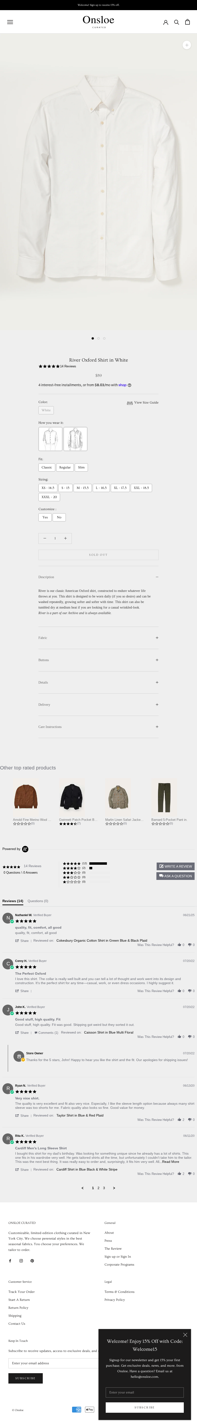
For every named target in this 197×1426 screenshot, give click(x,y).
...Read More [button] (169, 1162)
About (109, 1233)
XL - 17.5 (120, 488)
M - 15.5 (83, 488)
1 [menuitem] (93, 1188)
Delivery (44, 704)
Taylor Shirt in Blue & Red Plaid (80, 1115)
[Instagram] (21, 1260)
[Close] (185, 1335)
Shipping (14, 1316)
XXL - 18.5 (141, 488)
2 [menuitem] (98, 1188)
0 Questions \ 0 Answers (21, 872)
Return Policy (18, 1308)
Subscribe (145, 1407)
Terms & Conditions (120, 1292)
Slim (81, 467)
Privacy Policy (115, 1300)
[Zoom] (187, 45)
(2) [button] (84, 867)
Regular (65, 467)
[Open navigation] (10, 22)
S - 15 (65, 488)
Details (43, 682)
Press (108, 1241)
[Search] (176, 21)
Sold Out (98, 554)
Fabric (42, 638)
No (59, 517)
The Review (113, 1249)
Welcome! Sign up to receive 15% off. (99, 5)
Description (46, 577)
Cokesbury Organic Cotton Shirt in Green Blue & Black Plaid (101, 940)
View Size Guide (146, 402)
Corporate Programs (119, 1265)
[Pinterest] (32, 1260)
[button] (175, 876)
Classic (47, 467)
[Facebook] (10, 1260)
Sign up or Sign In (118, 1257)
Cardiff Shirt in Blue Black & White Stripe (86, 1169)
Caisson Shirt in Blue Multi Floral (108, 1032)
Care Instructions (50, 727)
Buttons (43, 660)
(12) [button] (84, 863)
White (46, 410)
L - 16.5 (101, 488)
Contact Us (16, 1324)
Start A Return (19, 1300)
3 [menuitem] (104, 1188)
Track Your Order (21, 1292)
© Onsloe (18, 1410)
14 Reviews (68, 366)
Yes (45, 517)
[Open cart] (187, 22)
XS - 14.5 (48, 488)
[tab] (12, 902)
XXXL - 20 (49, 497)
